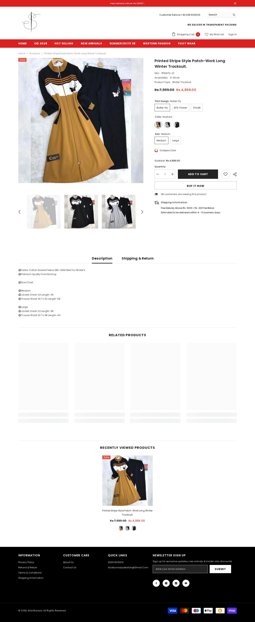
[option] (81, 120)
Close (235, 3)
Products (34, 53)
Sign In (232, 34)
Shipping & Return (138, 258)
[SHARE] (233, 174)
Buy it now (195, 186)
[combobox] (219, 15)
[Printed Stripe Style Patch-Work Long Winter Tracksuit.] (127, 480)
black (134, 528)
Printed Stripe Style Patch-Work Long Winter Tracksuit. (127, 512)
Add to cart (198, 174)
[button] (19, 212)
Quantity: (160, 166)
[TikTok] (176, 583)
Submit (220, 569)
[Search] (222, 15)
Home (21, 53)
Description (102, 258)
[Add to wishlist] (225, 174)
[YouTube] (185, 583)
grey (127, 528)
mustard (121, 528)
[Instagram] (166, 583)
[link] (43, 415)
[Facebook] (156, 583)
